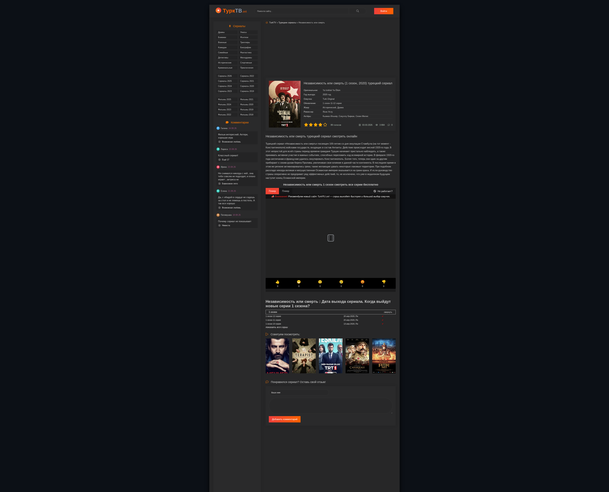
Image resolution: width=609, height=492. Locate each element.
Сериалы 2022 (247, 76)
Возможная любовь (231, 142)
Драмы (221, 32)
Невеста (226, 225)
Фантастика (245, 52)
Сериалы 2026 (225, 76)
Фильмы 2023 (224, 109)
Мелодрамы (246, 57)
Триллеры (245, 42)
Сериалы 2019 (247, 91)
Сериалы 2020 (247, 86)
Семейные (223, 52)
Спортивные (246, 62)
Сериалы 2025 (225, 81)
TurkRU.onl (323, 196)
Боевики (222, 37)
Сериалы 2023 (225, 91)
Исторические (224, 62)
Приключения (246, 68)
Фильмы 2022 (224, 114)
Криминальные (225, 68)
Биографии (245, 47)
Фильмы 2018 (246, 114)
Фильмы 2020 (246, 104)
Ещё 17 (225, 160)
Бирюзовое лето (230, 184)
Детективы (223, 57)
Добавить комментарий (284, 419)
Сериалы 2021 (247, 81)
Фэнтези (244, 37)
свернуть (388, 312)
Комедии (222, 47)
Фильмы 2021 (246, 99)
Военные (222, 42)
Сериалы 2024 (225, 86)
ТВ (235, 11)
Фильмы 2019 (246, 109)
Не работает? (385, 191)
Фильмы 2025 (224, 99)
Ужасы (243, 32)
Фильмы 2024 (224, 104)
